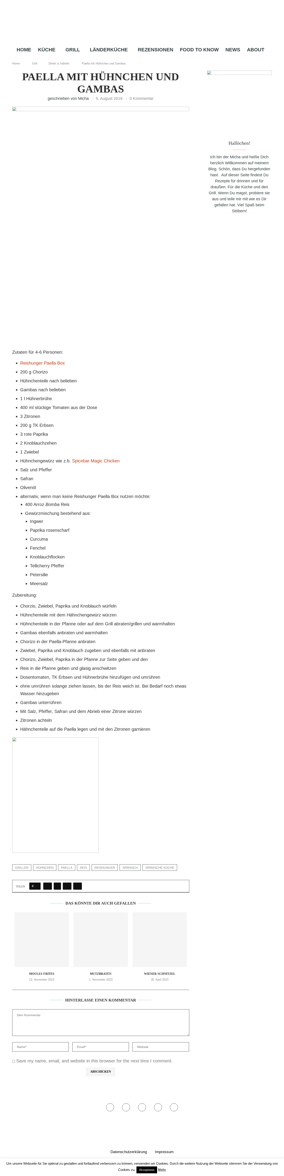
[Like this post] (36, 886)
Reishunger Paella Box (42, 363)
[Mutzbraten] (100, 939)
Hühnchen (44, 867)
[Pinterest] (147, 58)
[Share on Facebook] (47, 886)
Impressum (164, 1152)
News (232, 49)
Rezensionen (155, 49)
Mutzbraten (100, 973)
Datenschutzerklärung (128, 1152)
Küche (46, 49)
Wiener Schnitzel (159, 973)
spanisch (130, 867)
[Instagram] (140, 58)
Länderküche (109, 49)
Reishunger (105, 867)
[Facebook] (128, 58)
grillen (21, 867)
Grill (72, 49)
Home (24, 49)
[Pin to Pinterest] (67, 886)
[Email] (155, 58)
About (255, 49)
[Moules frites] (41, 939)
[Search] (163, 58)
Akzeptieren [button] (146, 1170)
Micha (83, 98)
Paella (66, 867)
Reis (83, 867)
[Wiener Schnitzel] (159, 939)
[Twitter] (134, 58)
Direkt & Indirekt (59, 63)
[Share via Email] (77, 886)
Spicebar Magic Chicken (96, 460)
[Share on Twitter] (57, 886)
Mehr (162, 1170)
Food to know (199, 49)
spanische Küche (159, 867)
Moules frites (41, 973)
